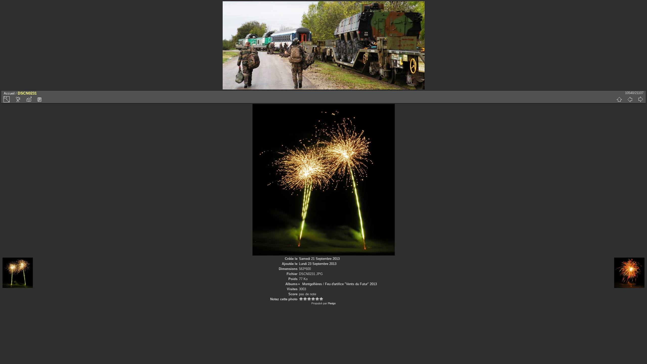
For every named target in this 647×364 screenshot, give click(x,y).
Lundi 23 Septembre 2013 (317, 264)
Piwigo (332, 303)
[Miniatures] (619, 99)
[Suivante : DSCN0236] (640, 99)
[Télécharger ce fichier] (39, 99)
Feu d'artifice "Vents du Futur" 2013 (351, 284)
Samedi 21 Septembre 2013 (319, 259)
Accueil (9, 93)
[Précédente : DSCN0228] (630, 99)
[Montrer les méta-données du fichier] (29, 99)
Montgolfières (312, 284)
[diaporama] (18, 99)
